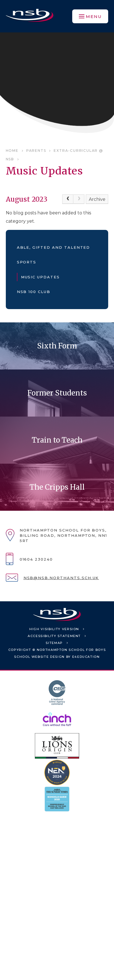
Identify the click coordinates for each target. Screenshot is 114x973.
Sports (27, 262)
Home (12, 150)
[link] (78, 199)
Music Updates (40, 277)
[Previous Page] (67, 199)
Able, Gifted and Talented (53, 247)
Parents (36, 150)
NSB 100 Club (33, 291)
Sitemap (54, 643)
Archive (97, 199)
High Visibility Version (54, 629)
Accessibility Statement (54, 636)
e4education (86, 657)
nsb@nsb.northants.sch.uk (61, 578)
